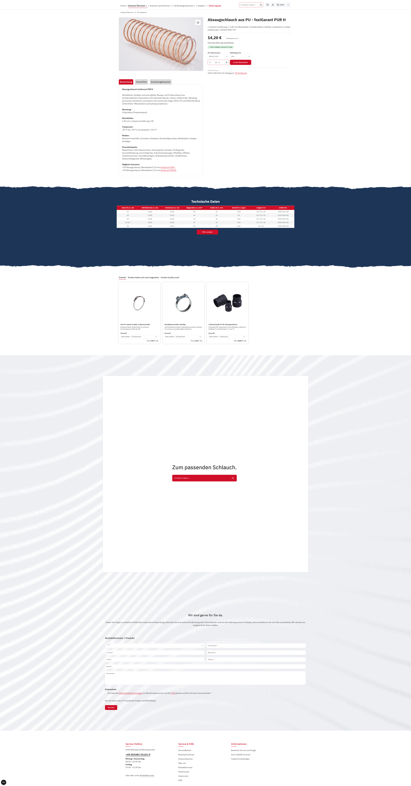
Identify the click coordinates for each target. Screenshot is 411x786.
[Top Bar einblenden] (288, 4)
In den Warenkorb (240, 62)
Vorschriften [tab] (141, 82)
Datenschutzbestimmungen (130, 693)
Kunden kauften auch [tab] (170, 277)
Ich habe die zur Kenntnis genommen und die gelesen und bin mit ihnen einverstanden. (160, 693)
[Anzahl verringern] (210, 62)
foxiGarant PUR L (168, 167)
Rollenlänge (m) (235, 53)
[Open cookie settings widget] (3, 782)
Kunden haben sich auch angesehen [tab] (143, 277)
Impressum (183, 776)
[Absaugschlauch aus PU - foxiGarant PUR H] (161, 44)
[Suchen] (261, 4)
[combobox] (249, 4)
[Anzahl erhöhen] (226, 62)
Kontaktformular (147, 775)
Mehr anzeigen (207, 232)
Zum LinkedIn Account (240, 754)
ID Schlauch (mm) (214, 53)
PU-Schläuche (241, 73)
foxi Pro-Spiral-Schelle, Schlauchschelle (135, 324)
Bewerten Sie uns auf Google (243, 750)
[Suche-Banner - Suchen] (233, 478)
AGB (173, 693)
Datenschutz (183, 771)
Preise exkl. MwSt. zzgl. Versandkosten (221, 42)
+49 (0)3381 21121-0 (138, 754)
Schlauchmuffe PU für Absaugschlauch (222, 324)
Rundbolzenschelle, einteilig (175, 324)
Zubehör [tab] (122, 277)
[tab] (126, 82)
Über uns (182, 763)
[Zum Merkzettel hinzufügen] (198, 22)
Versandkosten (184, 750)
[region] (161, 44)
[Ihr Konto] (272, 4)
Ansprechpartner (185, 759)
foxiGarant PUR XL (168, 170)
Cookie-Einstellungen (240, 759)
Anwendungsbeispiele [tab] (160, 82)
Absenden (111, 707)
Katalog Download (186, 754)
